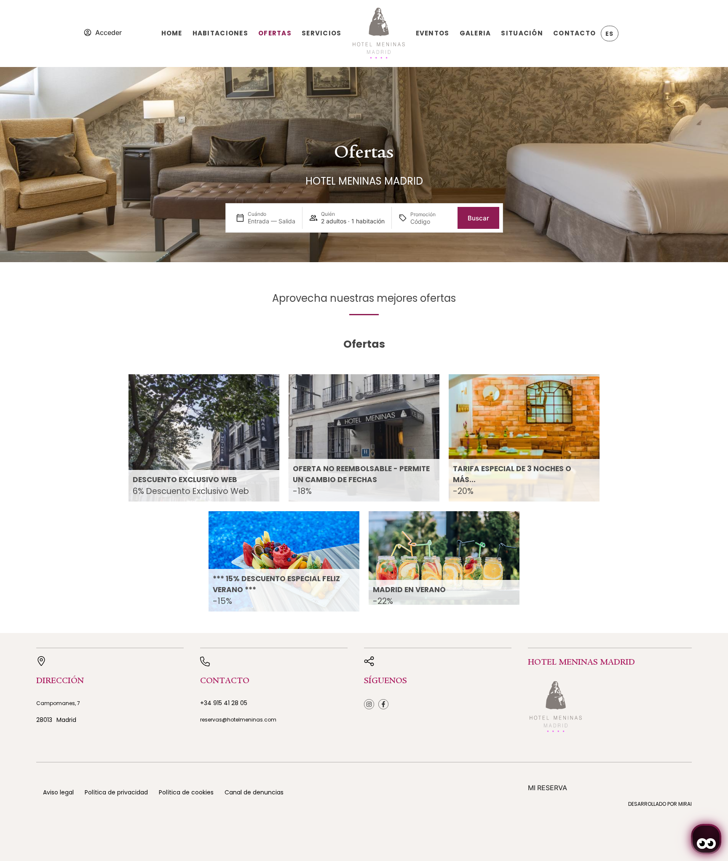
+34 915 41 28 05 (223, 703)
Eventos (433, 33)
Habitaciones (220, 33)
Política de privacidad (116, 792)
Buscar (478, 218)
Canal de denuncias (254, 792)
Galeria (475, 33)
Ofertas (275, 33)
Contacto (574, 33)
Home (171, 33)
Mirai (685, 803)
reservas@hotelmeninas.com (238, 719)
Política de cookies (186, 792)
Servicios (322, 33)
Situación (522, 33)
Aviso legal (58, 792)
